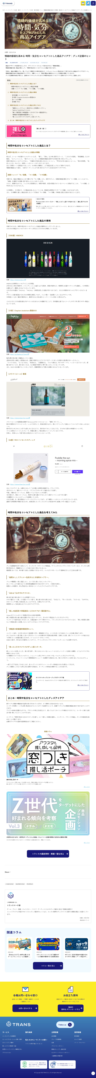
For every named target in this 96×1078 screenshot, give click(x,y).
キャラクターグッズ (34, 62)
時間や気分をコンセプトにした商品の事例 (23, 92)
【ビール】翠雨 (16, 99)
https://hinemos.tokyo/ (17, 280)
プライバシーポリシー (57, 1046)
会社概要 (53, 1036)
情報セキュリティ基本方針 (58, 1049)
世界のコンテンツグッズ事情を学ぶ (12, 1049)
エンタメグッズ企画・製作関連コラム (32, 10)
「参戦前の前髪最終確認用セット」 (22, 115)
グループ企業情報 (56, 1039)
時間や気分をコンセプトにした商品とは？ (23, 84)
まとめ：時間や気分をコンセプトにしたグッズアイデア (27, 120)
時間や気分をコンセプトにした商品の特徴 (24, 86)
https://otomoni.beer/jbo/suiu (19, 418)
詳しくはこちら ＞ (83, 134)
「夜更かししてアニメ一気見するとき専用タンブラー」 (28, 108)
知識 (7, 62)
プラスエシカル (6, 1052)
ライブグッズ (44, 62)
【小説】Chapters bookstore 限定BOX (23, 97)
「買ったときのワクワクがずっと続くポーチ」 (26, 117)
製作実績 (28, 1032)
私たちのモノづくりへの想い (36, 1040)
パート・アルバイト (79, 1042)
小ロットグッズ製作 (7, 1042)
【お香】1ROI (15, 102)
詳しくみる (87, 787)
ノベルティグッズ (24, 62)
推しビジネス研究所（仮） (9, 1046)
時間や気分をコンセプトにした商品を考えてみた (25, 105)
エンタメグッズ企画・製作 (13, 10)
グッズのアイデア (14, 62)
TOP (3, 10)
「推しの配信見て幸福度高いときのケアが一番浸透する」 (29, 112)
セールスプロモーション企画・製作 (12, 1039)
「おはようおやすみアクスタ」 (21, 110)
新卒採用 (76, 1036)
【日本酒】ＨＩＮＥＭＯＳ (19, 95)
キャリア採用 (78, 1039)
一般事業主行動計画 (56, 1056)
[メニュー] (93, 3)
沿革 (52, 1042)
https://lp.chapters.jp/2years (18, 354)
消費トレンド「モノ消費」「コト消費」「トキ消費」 (28, 89)
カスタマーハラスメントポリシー (60, 1052)
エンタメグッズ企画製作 (9, 1036)
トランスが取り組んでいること (33, 1043)
